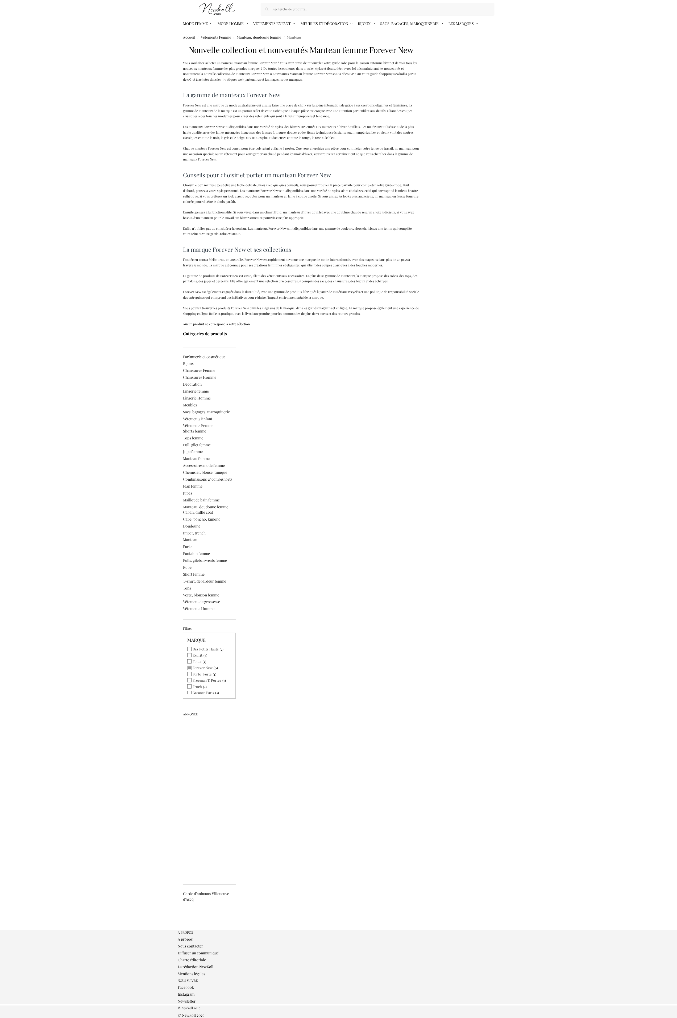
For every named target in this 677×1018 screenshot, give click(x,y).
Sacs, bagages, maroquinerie (206, 411)
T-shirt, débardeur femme (204, 581)
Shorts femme (194, 431)
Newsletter (187, 1001)
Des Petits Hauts (206, 649)
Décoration (192, 384)
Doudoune (191, 526)
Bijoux (188, 363)
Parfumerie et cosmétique (204, 356)
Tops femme (193, 437)
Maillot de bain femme (201, 499)
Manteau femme (196, 458)
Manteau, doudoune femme (259, 37)
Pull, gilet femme (197, 444)
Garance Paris (203, 692)
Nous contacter (190, 946)
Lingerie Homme (197, 398)
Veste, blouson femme (201, 594)
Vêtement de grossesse (201, 601)
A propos (185, 939)
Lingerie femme (196, 391)
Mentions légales (191, 973)
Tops (187, 588)
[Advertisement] (209, 798)
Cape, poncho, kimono (202, 519)
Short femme (194, 574)
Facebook (186, 987)
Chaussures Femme (199, 370)
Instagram (186, 994)
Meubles (190, 404)
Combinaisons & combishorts (207, 479)
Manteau (190, 539)
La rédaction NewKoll (195, 966)
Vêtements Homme (198, 608)
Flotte (197, 661)
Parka (188, 546)
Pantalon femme (196, 553)
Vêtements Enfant (197, 418)
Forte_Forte (202, 674)
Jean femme (192, 486)
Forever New (203, 667)
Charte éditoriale (192, 959)
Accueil (189, 37)
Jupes (187, 493)
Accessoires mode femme (204, 465)
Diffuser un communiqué (198, 952)
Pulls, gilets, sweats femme (205, 560)
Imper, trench (194, 532)
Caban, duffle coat (198, 512)
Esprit (197, 655)
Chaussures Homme (199, 377)
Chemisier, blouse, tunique (205, 472)
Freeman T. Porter (207, 680)
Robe (187, 567)
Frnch (197, 686)
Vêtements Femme (216, 37)
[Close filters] (184, 927)
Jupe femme (193, 451)
